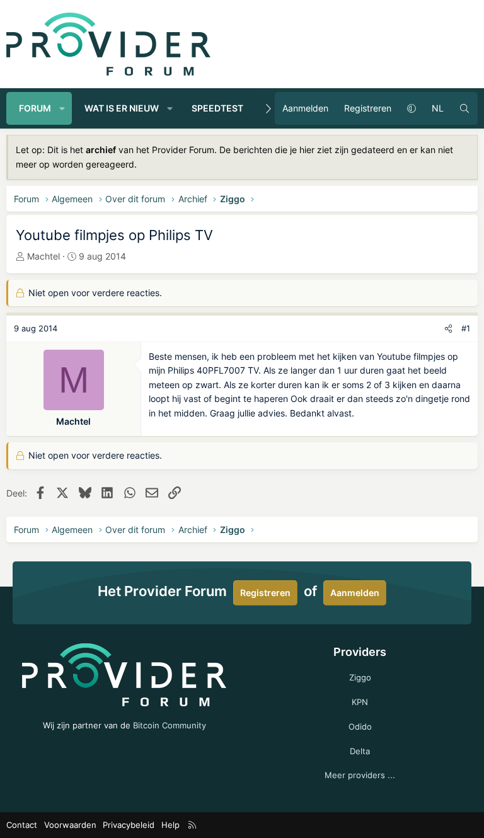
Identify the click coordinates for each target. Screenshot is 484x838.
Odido (360, 726)
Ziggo (360, 677)
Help (170, 825)
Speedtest (217, 108)
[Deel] (448, 328)
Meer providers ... (360, 775)
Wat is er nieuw (121, 108)
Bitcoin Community (169, 725)
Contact (21, 825)
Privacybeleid (128, 825)
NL (438, 108)
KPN (360, 702)
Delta (360, 751)
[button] (62, 108)
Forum (35, 108)
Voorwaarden (70, 825)
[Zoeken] (464, 108)
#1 (465, 328)
